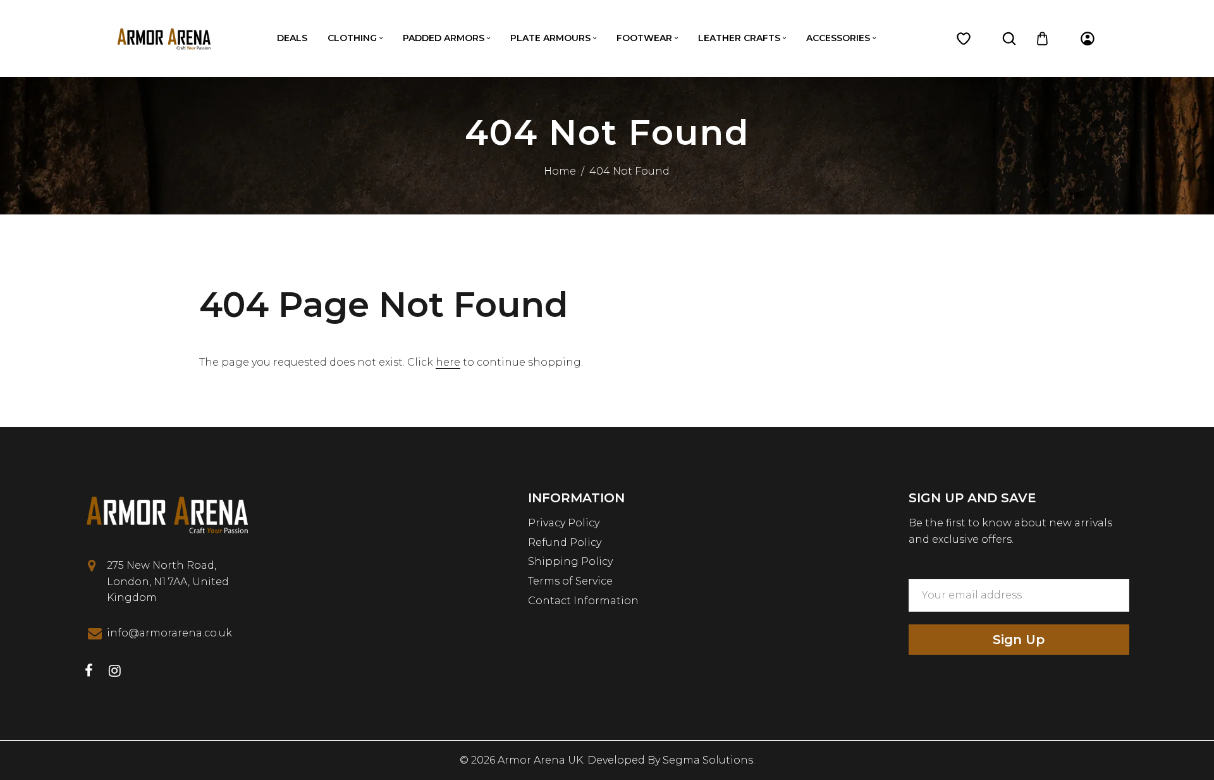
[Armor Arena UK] (163, 38)
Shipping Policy (570, 561)
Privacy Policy (563, 523)
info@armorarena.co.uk (169, 633)
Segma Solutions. (709, 760)
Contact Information (583, 601)
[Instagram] (115, 672)
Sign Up (1019, 639)
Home (560, 171)
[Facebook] (89, 672)
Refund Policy (564, 542)
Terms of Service (570, 581)
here (448, 362)
